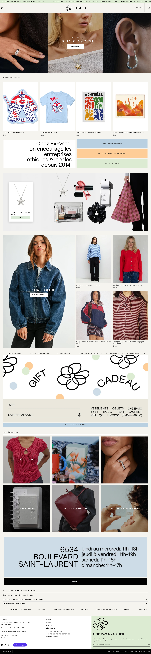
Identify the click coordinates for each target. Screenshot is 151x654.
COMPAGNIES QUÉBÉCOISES (112, 143)
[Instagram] (8, 645)
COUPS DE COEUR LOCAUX (54, 631)
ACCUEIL (48, 622)
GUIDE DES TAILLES (52, 637)
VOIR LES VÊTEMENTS (38, 294)
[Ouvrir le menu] (3, 8)
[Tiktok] (5, 645)
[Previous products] (144, 78)
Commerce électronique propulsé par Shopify (133, 651)
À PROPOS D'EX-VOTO (112, 163)
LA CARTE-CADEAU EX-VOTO (51, 353)
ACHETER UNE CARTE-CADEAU (75, 425)
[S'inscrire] (148, 644)
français (138, 7)
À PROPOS (49, 625)
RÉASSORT (17, 77)
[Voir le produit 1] (60, 195)
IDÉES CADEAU (50, 628)
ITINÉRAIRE (75, 581)
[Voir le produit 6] (99, 223)
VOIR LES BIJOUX (75, 46)
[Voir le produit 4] (120, 195)
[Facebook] (2, 645)
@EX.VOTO (5, 609)
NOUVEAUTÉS (8, 77)
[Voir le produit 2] (75, 186)
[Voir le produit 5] (54, 207)
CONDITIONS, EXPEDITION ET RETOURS (58, 634)
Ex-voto (109, 651)
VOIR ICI (21, 217)
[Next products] (147, 78)
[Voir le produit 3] (105, 180)
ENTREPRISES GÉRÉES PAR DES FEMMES (112, 153)
